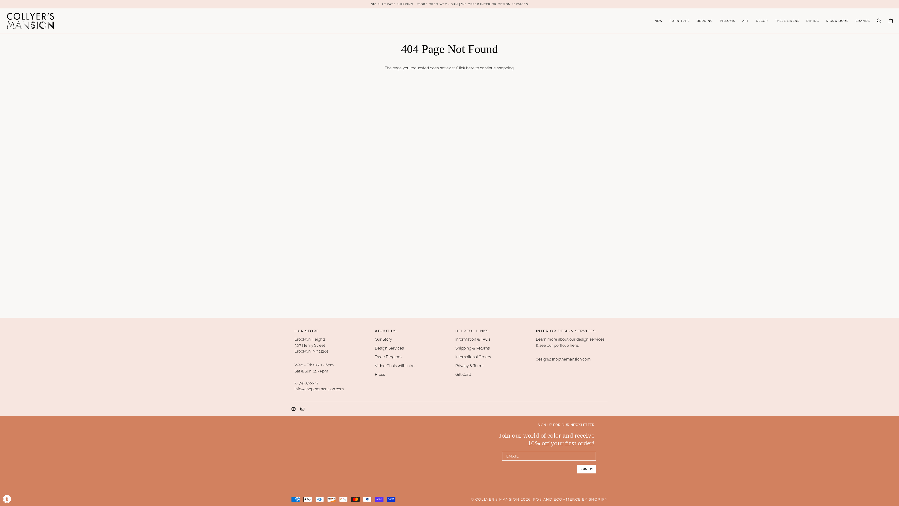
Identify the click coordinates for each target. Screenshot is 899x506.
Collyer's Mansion (497, 499)
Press (380, 374)
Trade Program (388, 356)
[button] (679, 20)
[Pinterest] (293, 409)
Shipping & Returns (472, 348)
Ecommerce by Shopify (581, 499)
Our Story (383, 339)
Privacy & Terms (469, 365)
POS (537, 499)
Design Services (389, 348)
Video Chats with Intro (395, 365)
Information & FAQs (472, 339)
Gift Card (463, 374)
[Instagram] (302, 409)
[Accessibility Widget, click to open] (7, 499)
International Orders (473, 356)
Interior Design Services (504, 4)
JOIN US (586, 469)
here (470, 68)
